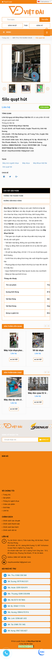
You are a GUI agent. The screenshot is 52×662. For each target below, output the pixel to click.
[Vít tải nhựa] (38, 340)
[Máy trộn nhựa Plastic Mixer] (14, 340)
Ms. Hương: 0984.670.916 (18, 612)
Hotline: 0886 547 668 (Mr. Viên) (19, 557)
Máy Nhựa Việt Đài (40, 163)
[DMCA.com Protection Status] (26, 646)
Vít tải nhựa (38, 350)
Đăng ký (39, 25)
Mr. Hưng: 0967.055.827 (17, 631)
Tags (4, 159)
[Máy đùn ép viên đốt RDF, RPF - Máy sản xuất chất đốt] (14, 387)
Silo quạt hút (7, 167)
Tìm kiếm (44, 19)
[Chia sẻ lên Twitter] (10, 176)
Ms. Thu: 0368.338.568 (17, 575)
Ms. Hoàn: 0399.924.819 (18, 588)
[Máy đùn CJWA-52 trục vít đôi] (38, 383)
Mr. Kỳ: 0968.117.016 (16, 606)
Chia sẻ (5, 173)
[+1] (16, 176)
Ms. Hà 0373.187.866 (16, 600)
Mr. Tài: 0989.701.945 (16, 625)
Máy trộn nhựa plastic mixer (17, 350)
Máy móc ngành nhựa (11, 163)
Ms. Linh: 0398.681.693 (17, 618)
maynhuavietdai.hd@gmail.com (19, 562)
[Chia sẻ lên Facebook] (4, 176)
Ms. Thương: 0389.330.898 (19, 594)
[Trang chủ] (26, 10)
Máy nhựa (26, 163)
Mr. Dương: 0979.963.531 (18, 581)
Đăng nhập (12, 25)
